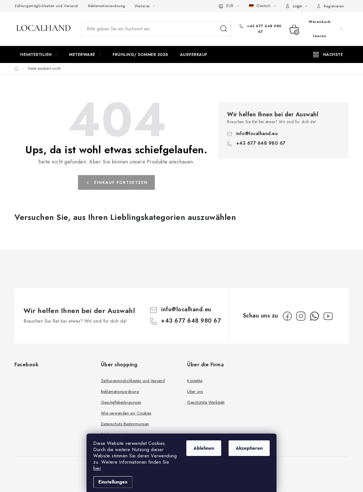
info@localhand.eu (257, 133)
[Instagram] (300, 316)
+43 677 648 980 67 (264, 28)
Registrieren (334, 6)
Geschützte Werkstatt (205, 402)
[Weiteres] (328, 54)
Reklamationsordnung (106, 6)
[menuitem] (38, 54)
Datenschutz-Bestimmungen (125, 424)
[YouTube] (328, 316)
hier (97, 468)
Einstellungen (112, 482)
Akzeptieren (249, 448)
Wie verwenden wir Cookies (126, 413)
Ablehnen (203, 448)
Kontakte (194, 381)
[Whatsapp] (314, 316)
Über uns (195, 391)
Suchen (224, 29)
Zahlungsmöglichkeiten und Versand (46, 6)
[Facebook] (287, 316)
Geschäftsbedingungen (121, 402)
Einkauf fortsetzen (121, 182)
